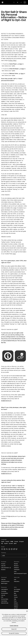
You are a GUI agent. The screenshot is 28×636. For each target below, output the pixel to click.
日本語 (11, 541)
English (2, 541)
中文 (2, 543)
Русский (11, 543)
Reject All (13, 629)
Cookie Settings (14, 625)
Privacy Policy (12, 60)
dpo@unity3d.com (6, 400)
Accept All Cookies (14, 633)
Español (6, 543)
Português (21, 541)
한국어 (15, 543)
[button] (14, 586)
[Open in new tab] (10, 567)
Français (16, 541)
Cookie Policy (7, 507)
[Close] (27, 611)
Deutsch (7, 541)
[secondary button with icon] (24, 2)
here (14, 253)
